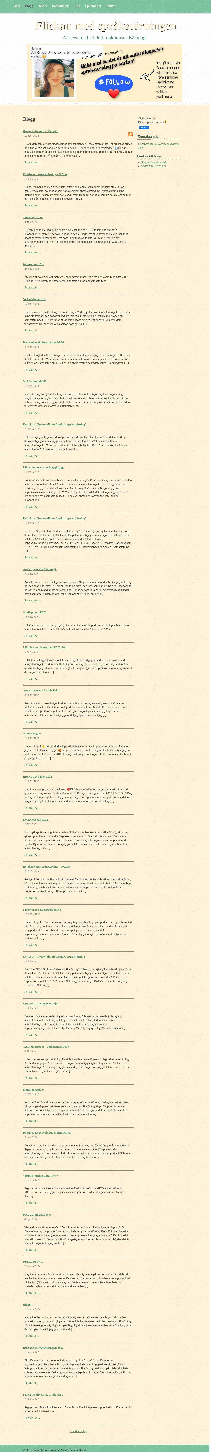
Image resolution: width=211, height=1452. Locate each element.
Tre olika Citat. (33, 217)
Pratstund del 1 (33, 1261)
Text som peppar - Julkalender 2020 (46, 1046)
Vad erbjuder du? (34, 299)
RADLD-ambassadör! (37, 1214)
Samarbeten (60, 6)
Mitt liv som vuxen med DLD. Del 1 (46, 647)
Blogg (29, 6)
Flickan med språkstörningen (105, 25)
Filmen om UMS (33, 264)
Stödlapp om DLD (34, 612)
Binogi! (27, 1304)
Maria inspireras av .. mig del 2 (43, 1394)
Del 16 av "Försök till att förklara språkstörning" (55, 518)
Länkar (111, 6)
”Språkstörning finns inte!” (40, 1175)
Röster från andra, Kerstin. (40, 131)
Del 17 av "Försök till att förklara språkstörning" (55, 424)
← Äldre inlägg (78, 1431)
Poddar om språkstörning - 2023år (45, 174)
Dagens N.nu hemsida (154, 162)
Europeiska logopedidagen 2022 (43, 1347)
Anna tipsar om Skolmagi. (40, 569)
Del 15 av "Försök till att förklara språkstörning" (55, 956)
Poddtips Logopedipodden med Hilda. (47, 1132)
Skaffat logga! (32, 733)
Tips (77, 6)
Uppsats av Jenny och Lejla (40, 1003)
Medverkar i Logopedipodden (42, 909)
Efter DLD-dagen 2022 (37, 776)
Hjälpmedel (93, 6)
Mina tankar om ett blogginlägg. (43, 467)
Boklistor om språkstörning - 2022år (46, 866)
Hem (17, 6)
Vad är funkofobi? (34, 381)
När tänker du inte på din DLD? (43, 342)
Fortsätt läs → (32, 162)
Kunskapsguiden (33, 1089)
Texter (42, 6)
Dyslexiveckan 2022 (35, 819)
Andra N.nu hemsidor (153, 166)
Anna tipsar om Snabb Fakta (41, 690)
